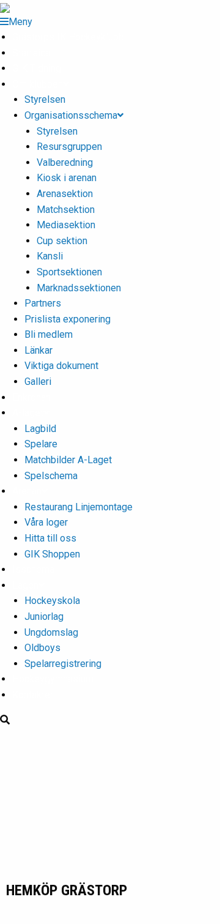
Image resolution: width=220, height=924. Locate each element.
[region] (110, 804)
